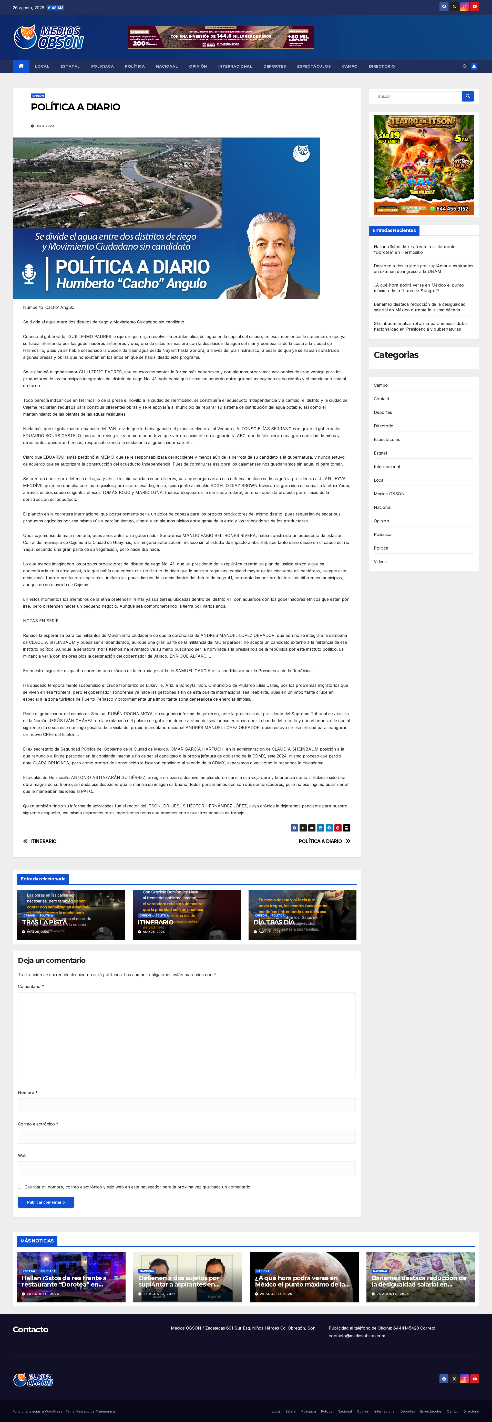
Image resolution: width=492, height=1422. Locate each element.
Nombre (28, 1092)
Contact (381, 398)
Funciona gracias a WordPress (38, 1411)
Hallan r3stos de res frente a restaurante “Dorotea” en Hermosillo (64, 1284)
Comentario (31, 986)
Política (135, 66)
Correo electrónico (38, 1123)
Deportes (274, 66)
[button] (465, 66)
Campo (350, 66)
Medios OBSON (389, 493)
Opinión (198, 66)
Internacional (235, 66)
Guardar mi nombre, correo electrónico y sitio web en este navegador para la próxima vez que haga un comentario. (138, 1186)
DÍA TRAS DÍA (274, 922)
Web (22, 1155)
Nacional (167, 66)
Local (42, 66)
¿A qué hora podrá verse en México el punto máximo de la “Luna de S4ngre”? (300, 1284)
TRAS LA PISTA (44, 922)
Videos (380, 561)
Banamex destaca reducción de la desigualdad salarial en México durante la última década (421, 1284)
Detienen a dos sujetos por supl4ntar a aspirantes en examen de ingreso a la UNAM (183, 1284)
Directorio (382, 66)
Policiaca (102, 66)
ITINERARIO (43, 841)
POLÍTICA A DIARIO (321, 841)
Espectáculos (314, 66)
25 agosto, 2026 (43, 1294)
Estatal (70, 66)
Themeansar (106, 1411)
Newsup (82, 1411)
